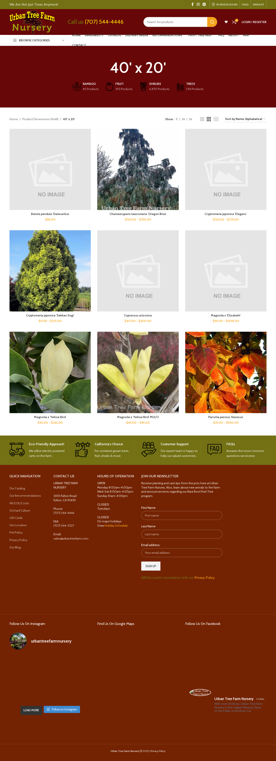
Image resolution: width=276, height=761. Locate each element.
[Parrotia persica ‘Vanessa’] (226, 372)
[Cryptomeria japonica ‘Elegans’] (226, 169)
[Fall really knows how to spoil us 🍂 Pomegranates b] (22, 695)
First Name (148, 508)
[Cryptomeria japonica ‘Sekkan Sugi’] (50, 270)
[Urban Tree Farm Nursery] (200, 692)
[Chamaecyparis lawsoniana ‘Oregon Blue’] (138, 169)
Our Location (18, 525)
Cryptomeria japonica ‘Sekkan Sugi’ (50, 315)
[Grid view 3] (209, 119)
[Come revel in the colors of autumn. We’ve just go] (22, 662)
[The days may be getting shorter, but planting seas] (50, 678)
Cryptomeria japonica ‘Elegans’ (226, 214)
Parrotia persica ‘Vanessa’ (225, 417)
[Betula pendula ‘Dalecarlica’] (50, 169)
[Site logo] (32, 21)
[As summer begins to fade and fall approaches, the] (50, 695)
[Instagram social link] (198, 4)
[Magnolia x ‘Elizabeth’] (226, 270)
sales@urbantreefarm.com (70, 538)
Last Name (148, 526)
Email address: (150, 545)
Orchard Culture (19, 510)
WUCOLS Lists (19, 503)
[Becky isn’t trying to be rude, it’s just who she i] (78, 695)
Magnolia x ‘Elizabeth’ (226, 315)
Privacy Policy (18, 540)
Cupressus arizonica (138, 315)
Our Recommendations (25, 496)
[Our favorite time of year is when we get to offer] (78, 678)
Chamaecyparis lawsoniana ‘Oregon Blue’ (138, 214)
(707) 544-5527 (63, 526)
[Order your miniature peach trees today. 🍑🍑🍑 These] (78, 662)
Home (13, 119)
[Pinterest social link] (204, 4)
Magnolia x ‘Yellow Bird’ (50, 417)
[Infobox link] (39, 450)
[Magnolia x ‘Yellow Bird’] (50, 372)
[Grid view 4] (216, 119)
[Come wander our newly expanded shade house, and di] (50, 662)
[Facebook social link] (192, 4)
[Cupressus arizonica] (138, 270)
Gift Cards (16, 518)
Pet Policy (16, 532)
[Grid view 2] (202, 119)
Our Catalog (17, 488)
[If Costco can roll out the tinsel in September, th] (22, 678)
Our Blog (15, 547)
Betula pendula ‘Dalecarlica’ (50, 214)
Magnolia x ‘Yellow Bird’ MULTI (138, 417)
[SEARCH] (212, 22)
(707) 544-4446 (104, 21)
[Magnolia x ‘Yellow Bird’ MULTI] (138, 372)
